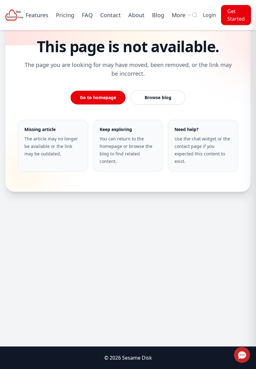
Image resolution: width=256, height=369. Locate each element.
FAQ (87, 15)
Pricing (65, 15)
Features (37, 15)
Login (209, 15)
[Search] (195, 15)
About (136, 15)
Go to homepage (98, 97)
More (178, 15)
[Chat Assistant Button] (242, 355)
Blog (158, 15)
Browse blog (158, 97)
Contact (110, 15)
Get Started (236, 15)
